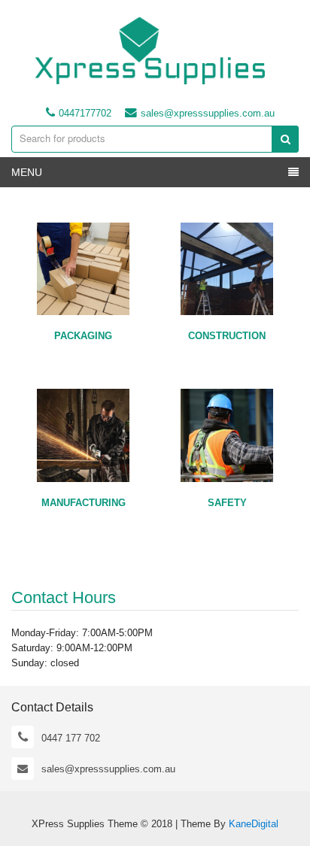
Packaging (83, 335)
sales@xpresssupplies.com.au (208, 113)
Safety (227, 502)
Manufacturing (83, 502)
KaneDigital (253, 823)
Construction (227, 335)
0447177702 (85, 113)
